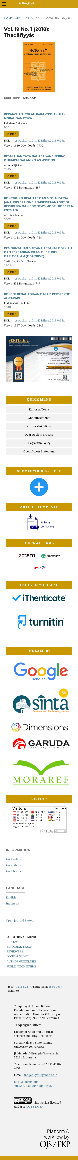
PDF (12, 134)
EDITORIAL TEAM (19, 946)
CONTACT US (15, 942)
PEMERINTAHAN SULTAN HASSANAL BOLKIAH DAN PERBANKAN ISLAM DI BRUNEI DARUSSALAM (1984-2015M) (38, 252)
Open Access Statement (39, 451)
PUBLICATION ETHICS (21, 966)
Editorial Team (39, 409)
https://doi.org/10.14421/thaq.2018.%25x (38, 140)
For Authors (13, 865)
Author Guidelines (39, 426)
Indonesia (12, 903)
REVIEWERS (15, 951)
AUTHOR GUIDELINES (21, 961)
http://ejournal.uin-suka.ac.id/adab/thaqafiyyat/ (33, 1084)
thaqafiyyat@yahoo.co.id (40, 1075)
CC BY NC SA (34, 1106)
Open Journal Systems (21, 920)
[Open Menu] (4, 4)
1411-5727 (23, 986)
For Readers (13, 859)
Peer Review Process (39, 434)
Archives (22, 18)
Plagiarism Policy (39, 443)
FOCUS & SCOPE (17, 956)
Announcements (39, 418)
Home (8, 18)
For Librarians (15, 871)
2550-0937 (55, 986)
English (11, 897)
